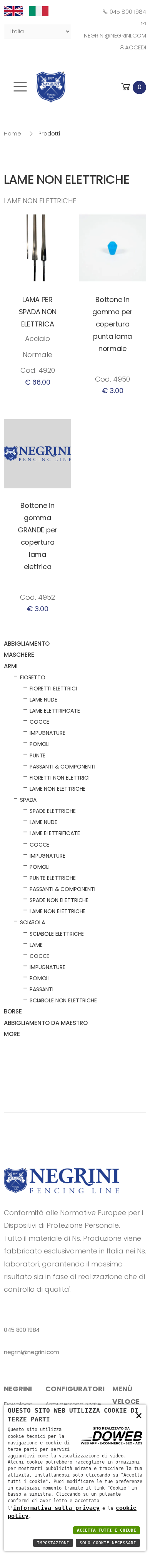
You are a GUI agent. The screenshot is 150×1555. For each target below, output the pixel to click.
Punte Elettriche (53, 878)
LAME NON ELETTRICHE (57, 789)
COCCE (39, 722)
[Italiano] (42, 11)
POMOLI (40, 744)
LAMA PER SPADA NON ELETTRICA (38, 312)
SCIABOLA (32, 922)
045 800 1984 (127, 12)
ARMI (11, 666)
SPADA (28, 800)
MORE (12, 1034)
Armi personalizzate (73, 1404)
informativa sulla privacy (56, 1507)
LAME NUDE (43, 699)
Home (12, 133)
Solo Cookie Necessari (108, 1542)
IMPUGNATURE (47, 733)
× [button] (138, 1415)
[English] (16, 11)
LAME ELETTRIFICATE (55, 711)
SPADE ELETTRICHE (53, 811)
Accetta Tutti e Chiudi (106, 1530)
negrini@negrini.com (31, 1352)
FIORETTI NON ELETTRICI (60, 778)
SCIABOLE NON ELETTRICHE (63, 1000)
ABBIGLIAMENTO (27, 644)
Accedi (135, 47)
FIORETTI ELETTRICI (53, 688)
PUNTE (37, 755)
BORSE (13, 1011)
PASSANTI (41, 989)
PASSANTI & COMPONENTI (62, 766)
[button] (133, 87)
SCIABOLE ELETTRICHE (57, 934)
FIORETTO (32, 677)
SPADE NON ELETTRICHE (59, 900)
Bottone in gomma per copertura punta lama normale (112, 324)
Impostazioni (53, 1542)
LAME (36, 945)
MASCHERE (19, 655)
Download (18, 1404)
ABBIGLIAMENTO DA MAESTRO (46, 1023)
